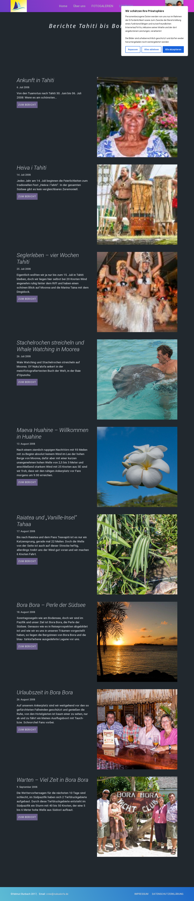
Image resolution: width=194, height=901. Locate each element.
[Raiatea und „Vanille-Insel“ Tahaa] (137, 554)
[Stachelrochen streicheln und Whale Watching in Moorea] (137, 379)
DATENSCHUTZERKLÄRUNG (167, 894)
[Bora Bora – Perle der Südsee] (137, 642)
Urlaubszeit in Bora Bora (45, 692)
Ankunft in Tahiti (35, 80)
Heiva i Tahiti (31, 167)
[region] (154, 31)
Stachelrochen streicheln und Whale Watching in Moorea (50, 346)
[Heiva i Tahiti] (137, 204)
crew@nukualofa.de (57, 894)
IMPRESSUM (141, 894)
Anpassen (133, 49)
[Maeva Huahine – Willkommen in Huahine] (137, 467)
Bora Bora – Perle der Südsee (51, 605)
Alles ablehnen (151, 49)
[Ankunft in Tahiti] (137, 117)
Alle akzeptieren (173, 49)
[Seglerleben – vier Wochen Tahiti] (137, 292)
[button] (116, 6)
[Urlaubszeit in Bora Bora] (137, 729)
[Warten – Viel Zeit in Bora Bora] (137, 817)
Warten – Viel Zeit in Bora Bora (52, 780)
